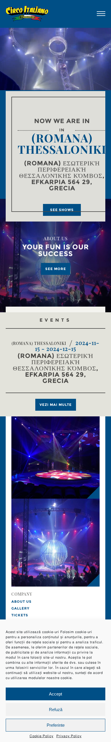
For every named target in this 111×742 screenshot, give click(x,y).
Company (21, 594)
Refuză (55, 709)
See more (55, 269)
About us (21, 601)
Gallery (20, 608)
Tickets (19, 615)
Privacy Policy (69, 736)
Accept (55, 694)
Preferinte (56, 725)
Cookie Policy (42, 736)
